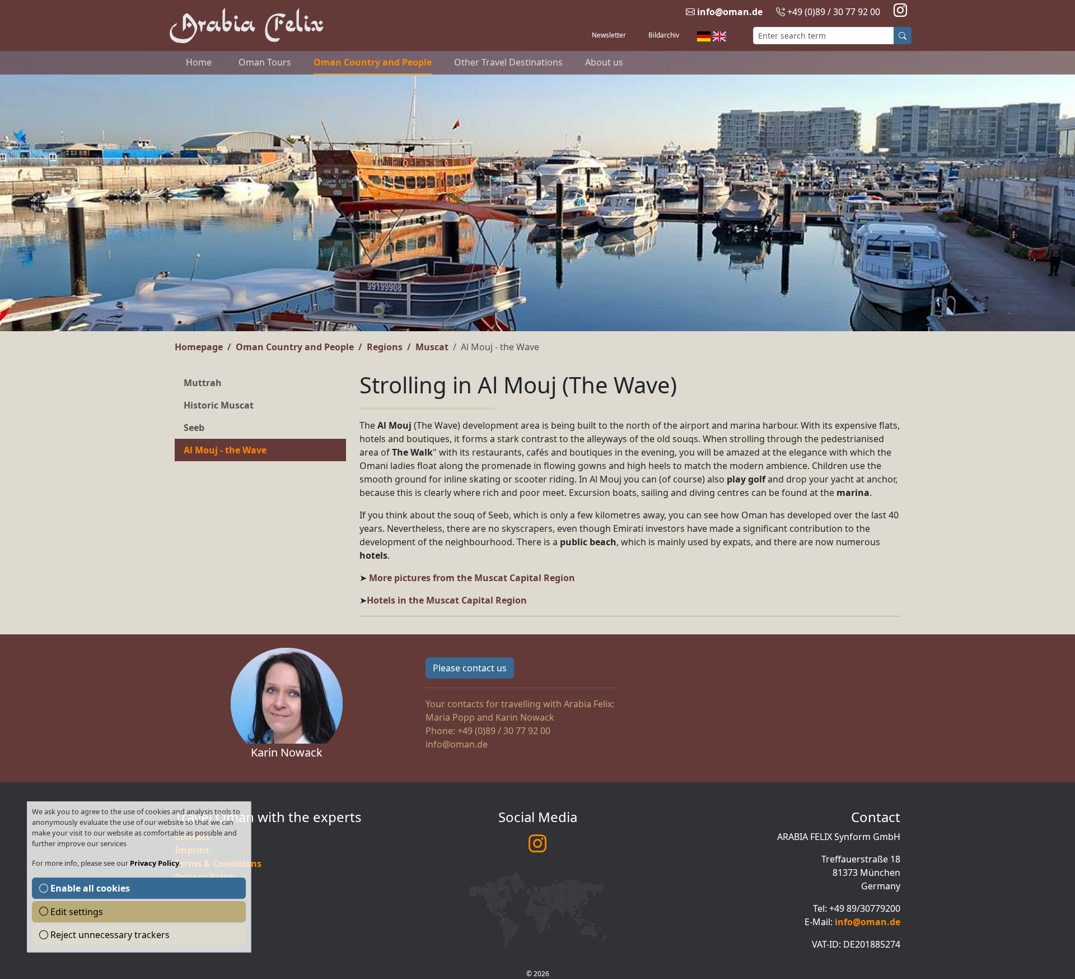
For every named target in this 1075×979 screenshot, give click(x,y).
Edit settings (75, 912)
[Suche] (903, 35)
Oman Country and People (373, 62)
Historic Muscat (219, 405)
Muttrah (203, 383)
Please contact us (470, 668)
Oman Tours (265, 62)
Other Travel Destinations (508, 62)
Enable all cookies (89, 888)
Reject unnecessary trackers (109, 935)
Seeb (194, 427)
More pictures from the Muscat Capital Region (472, 578)
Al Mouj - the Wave (225, 450)
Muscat (431, 347)
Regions (385, 347)
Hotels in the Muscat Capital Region (447, 600)
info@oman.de (730, 12)
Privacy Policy (154, 863)
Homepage (199, 347)
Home (199, 62)
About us (604, 62)
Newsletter (609, 35)
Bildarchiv (663, 35)
